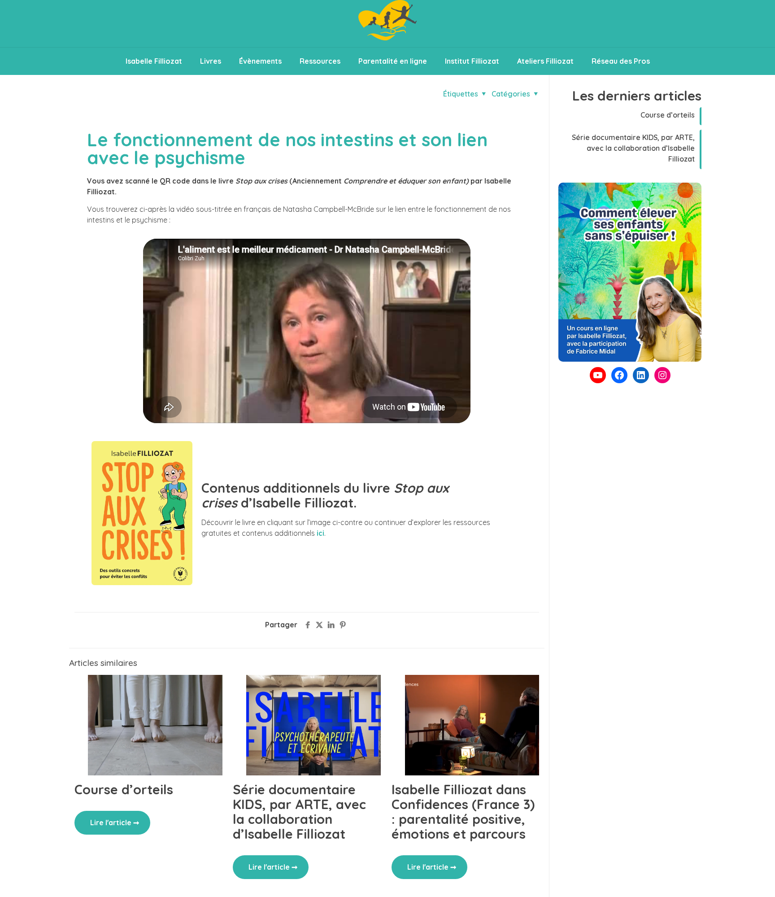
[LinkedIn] (641, 375)
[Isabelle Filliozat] (387, 23)
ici (320, 533)
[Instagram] (662, 375)
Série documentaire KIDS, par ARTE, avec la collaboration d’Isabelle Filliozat (299, 811)
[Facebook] (619, 375)
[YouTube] (598, 375)
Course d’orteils (123, 789)
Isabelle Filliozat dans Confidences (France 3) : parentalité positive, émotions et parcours (463, 811)
